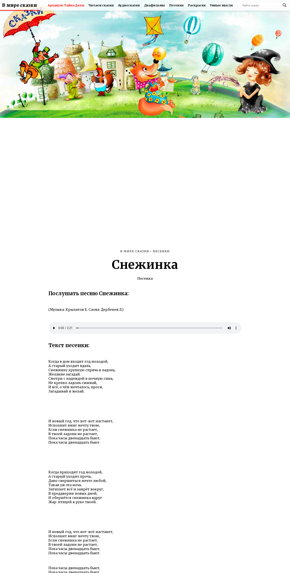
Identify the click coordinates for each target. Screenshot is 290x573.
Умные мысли (221, 5)
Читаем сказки (101, 5)
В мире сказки (19, 5)
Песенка (145, 278)
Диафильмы (154, 5)
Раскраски (197, 5)
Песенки (176, 5)
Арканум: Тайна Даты (66, 5)
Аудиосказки (129, 5)
